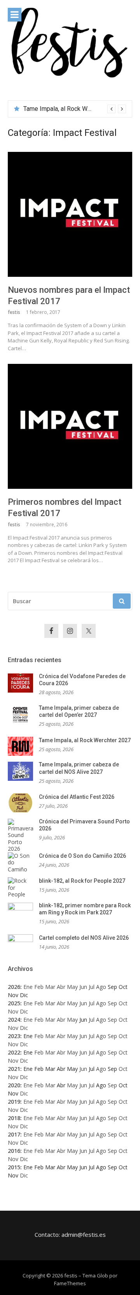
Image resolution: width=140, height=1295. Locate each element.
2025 (14, 1003)
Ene (28, 986)
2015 (14, 1167)
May (72, 986)
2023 (14, 1036)
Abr (61, 986)
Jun (83, 986)
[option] (74, 109)
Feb (39, 986)
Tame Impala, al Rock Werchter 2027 (72, 108)
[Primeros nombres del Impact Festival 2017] (70, 426)
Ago (101, 986)
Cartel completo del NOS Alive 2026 (84, 938)
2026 (14, 986)
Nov (13, 1011)
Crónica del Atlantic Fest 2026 (76, 797)
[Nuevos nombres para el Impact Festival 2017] (70, 214)
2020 (14, 1085)
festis (14, 312)
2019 (14, 1101)
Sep (112, 1003)
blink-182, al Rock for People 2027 (82, 881)
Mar (50, 986)
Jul (91, 986)
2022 (14, 1052)
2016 (14, 1150)
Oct (123, 1003)
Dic (24, 1011)
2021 (14, 1068)
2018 (14, 1118)
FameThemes (70, 1283)
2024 (14, 1019)
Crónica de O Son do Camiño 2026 (82, 856)
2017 (14, 1134)
